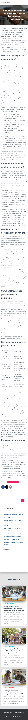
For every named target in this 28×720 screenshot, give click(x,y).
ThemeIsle (19, 716)
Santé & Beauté (8, 565)
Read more (6, 623)
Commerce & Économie (10, 553)
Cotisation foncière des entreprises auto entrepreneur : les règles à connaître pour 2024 (14, 692)
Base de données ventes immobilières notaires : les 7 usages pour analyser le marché (13, 523)
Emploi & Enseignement (10, 556)
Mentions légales (19, 712)
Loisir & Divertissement (10, 559)
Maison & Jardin (8, 562)
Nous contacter (8, 712)
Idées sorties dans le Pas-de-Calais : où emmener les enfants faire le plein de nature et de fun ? (14, 514)
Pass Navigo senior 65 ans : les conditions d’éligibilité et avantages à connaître (13, 542)
